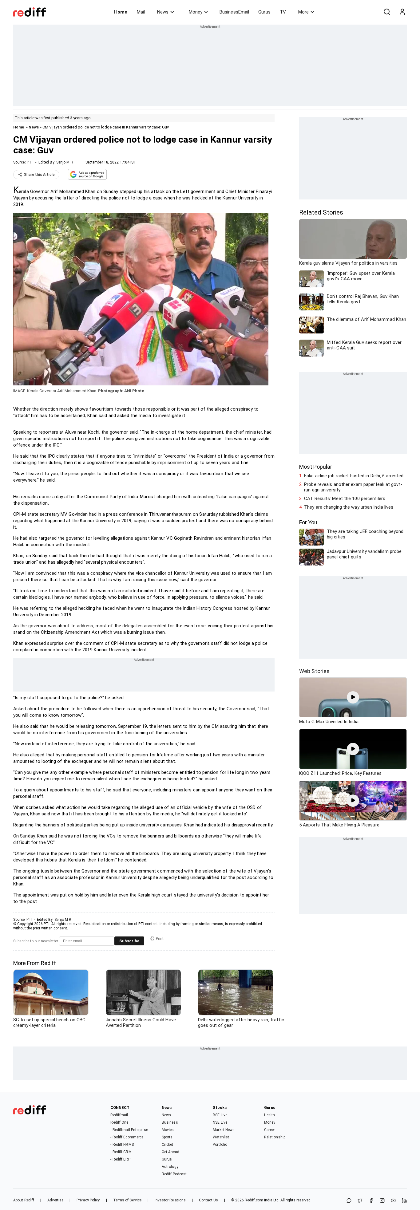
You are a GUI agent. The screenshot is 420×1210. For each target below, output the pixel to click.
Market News (224, 1130)
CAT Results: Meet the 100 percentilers (344, 498)
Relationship (274, 1137)
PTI (30, 162)
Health (269, 1115)
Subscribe (129, 941)
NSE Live (220, 1122)
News (162, 12)
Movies (168, 1130)
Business (170, 1122)
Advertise (55, 1200)
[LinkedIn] (404, 1201)
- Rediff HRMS (121, 1144)
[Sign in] (402, 12)
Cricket (167, 1144)
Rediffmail (119, 1115)
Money (195, 12)
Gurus (264, 12)
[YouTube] (393, 1201)
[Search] (386, 12)
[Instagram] (382, 1201)
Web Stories (314, 671)
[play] (353, 697)
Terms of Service (127, 1200)
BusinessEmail (234, 12)
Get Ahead (170, 1152)
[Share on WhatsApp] (349, 1201)
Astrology (170, 1167)
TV (283, 12)
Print (160, 938)
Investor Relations (170, 1200)
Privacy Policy (88, 1200)
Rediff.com (254, 1200)
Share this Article (39, 174)
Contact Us (208, 1200)
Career (269, 1130)
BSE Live (220, 1115)
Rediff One (119, 1122)
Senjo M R (64, 162)
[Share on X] (360, 1201)
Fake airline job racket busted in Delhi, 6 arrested (353, 476)
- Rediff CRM (120, 1152)
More (303, 12)
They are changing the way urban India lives (348, 507)
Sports (167, 1137)
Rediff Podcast (174, 1174)
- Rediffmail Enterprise (129, 1130)
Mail (141, 12)
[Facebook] (371, 1201)
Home (120, 12)
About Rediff (23, 1200)
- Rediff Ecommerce (126, 1137)
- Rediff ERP (120, 1159)
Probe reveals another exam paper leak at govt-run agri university (353, 487)
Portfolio (220, 1144)
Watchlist (221, 1137)
